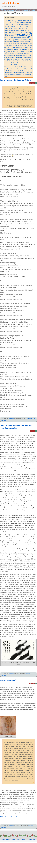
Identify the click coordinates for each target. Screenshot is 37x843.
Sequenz (8, 839)
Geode (15, 49)
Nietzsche (28, 63)
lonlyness (21, 69)
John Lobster (11, 418)
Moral (26, 39)
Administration (31, 839)
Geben (25, 57)
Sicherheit (24, 47)
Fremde (28, 22)
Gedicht (6, 25)
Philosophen (7, 65)
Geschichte (16, 25)
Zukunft (26, 34)
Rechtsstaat (11, 47)
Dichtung (24, 37)
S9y (25, 72)
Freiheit (22, 22)
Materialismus (18, 51)
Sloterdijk (13, 65)
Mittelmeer (27, 51)
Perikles (29, 72)
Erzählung (19, 63)
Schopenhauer (11, 30)
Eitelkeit (30, 21)
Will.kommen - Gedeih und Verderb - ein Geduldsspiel (16, 426)
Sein (16, 30)
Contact (18, 839)
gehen (24, 63)
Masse (12, 51)
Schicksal (29, 43)
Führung (9, 55)
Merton (9, 63)
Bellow (28, 53)
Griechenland (19, 55)
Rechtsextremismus (19, 72)
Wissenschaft (28, 74)
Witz (24, 45)
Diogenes (14, 43)
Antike (6, 49)
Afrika (30, 47)
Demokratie (18, 37)
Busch (10, 43)
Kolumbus (15, 71)
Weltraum (27, 41)
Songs (5, 76)
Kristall (8, 51)
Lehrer (27, 61)
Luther (30, 27)
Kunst (18, 39)
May (23, 51)
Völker (6, 35)
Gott (17, 65)
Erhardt (6, 23)
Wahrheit (15, 41)
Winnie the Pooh (11, 69)
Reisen (8, 53)
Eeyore (13, 67)
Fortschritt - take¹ (8, 680)
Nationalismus (15, 57)
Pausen (11, 28)
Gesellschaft (23, 24)
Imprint (13, 839)
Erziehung (11, 23)
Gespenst (13, 55)
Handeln (7, 26)
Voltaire (27, 67)
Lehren (9, 57)
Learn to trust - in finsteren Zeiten (15, 80)
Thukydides (17, 74)
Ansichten (7, 20)
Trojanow (15, 45)
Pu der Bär (18, 67)
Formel (15, 61)
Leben (26, 26)
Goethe (30, 25)
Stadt (12, 74)
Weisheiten (20, 45)
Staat (18, 32)
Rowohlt (23, 67)
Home (3, 839)
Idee (12, 26)
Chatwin (21, 57)
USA (21, 74)
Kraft (5, 59)
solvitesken (31, 418)
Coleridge (14, 21)
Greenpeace (24, 49)
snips (28, 418)
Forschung (20, 61)
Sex (12, 63)
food (18, 43)
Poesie (29, 29)
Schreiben (10, 59)
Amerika (21, 53)
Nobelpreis (25, 71)
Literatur (23, 39)
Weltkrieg (11, 35)
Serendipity (17, 59)
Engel (28, 45)
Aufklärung (12, 37)
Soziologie (12, 32)
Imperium (25, 55)
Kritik (24, 61)
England (6, 71)
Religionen (26, 69)
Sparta (9, 74)
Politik (6, 30)
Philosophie (23, 28)
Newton (20, 71)
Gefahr (10, 71)
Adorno (22, 59)
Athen (25, 53)
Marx (6, 28)
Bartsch (6, 43)
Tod (31, 69)
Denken (19, 20)
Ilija (21, 43)
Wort (17, 35)
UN (23, 74)
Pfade (16, 28)
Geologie (19, 49)
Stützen (10, 45)
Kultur (21, 27)
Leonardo (20, 65)
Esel (5, 55)
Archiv (23, 839)
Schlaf (12, 53)
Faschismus (10, 61)
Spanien (17, 53)
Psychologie (11, 72)
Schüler (9, 67)
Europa (16, 22)
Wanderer (21, 41)
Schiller (6, 45)
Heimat (29, 57)
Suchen (15, 63)
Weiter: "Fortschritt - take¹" (8, 817)
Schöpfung (17, 47)
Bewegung (10, 49)
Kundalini (24, 43)
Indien (17, 69)
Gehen (11, 24)
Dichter (25, 20)
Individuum (17, 27)
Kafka (14, 39)
